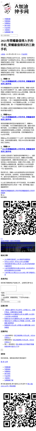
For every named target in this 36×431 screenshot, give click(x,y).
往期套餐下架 (8, 32)
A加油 (3, 54)
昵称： (3, 293)
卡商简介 (7, 30)
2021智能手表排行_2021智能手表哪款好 (17, 259)
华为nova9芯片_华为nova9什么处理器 (16, 261)
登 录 (2, 362)
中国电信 (7, 21)
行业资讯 (7, 27)
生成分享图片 (5, 241)
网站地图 (13, 386)
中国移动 (7, 23)
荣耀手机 (4, 190)
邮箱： (3, 295)
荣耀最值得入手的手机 (14, 190)
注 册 (6, 362)
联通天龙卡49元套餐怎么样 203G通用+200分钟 (19, 318)
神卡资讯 (7, 25)
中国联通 (7, 19)
